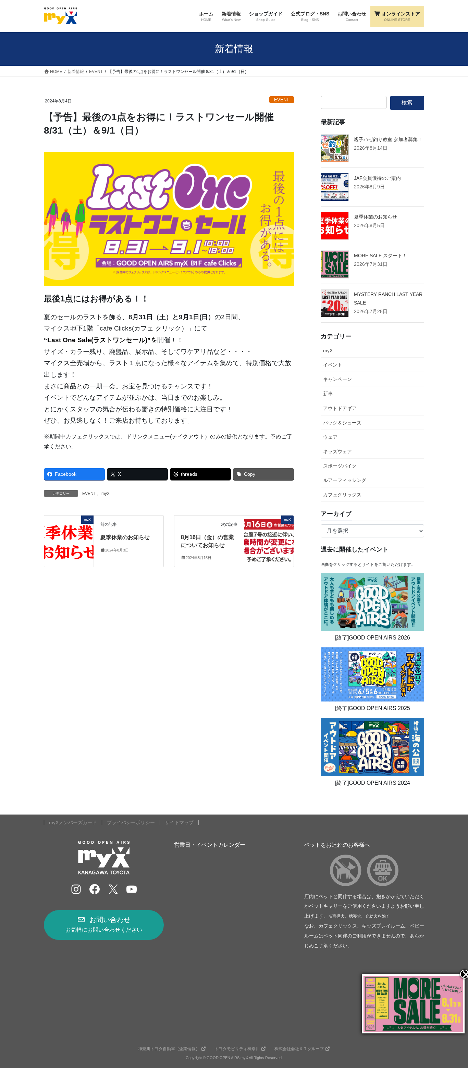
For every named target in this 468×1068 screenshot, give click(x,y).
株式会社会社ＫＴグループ (299, 1048)
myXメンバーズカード (73, 822)
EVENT (281, 99)
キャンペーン (337, 379)
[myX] (69, 541)
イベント (332, 365)
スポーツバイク (340, 466)
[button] (104, 925)
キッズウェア (337, 451)
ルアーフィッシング (344, 480)
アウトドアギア (340, 408)
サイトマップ (179, 822)
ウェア (330, 437)
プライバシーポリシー (131, 822)
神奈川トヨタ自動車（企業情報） (169, 1048)
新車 (328, 393)
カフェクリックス (342, 494)
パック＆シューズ (342, 422)
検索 (407, 102)
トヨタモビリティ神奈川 (237, 1048)
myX (105, 493)
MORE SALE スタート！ (380, 255)
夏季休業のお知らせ (125, 537)
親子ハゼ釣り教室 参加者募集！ (388, 139)
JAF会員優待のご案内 (377, 178)
